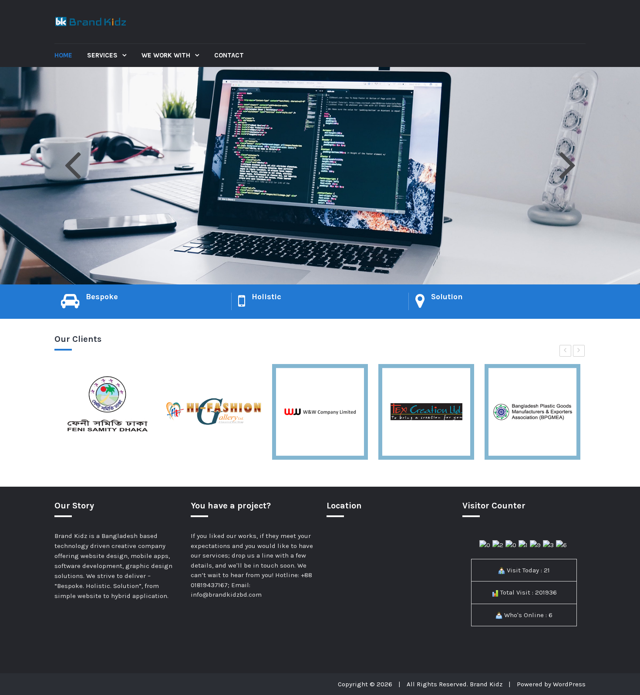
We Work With (166, 55)
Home (63, 55)
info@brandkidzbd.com (226, 594)
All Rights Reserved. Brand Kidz (454, 684)
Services (103, 55)
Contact (229, 55)
